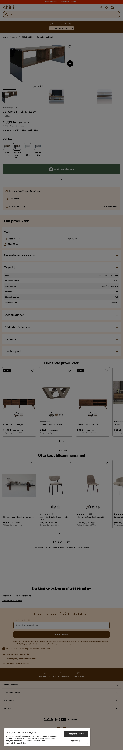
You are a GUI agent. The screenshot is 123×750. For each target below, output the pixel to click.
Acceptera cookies (76, 734)
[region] (47, 737)
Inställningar (76, 741)
